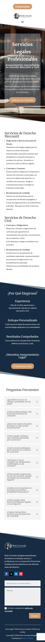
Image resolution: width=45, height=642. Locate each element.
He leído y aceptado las (19, 609)
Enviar (34, 615)
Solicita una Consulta (22, 99)
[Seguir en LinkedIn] (16, 574)
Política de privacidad (22, 629)
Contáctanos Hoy (23, 366)
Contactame (22, 6)
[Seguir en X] (11, 574)
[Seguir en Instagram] (21, 574)
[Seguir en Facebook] (6, 574)
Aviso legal (9, 629)
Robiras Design (27, 638)
